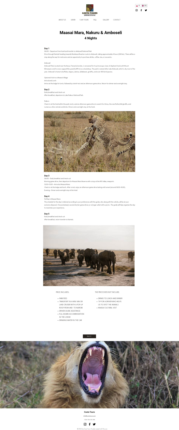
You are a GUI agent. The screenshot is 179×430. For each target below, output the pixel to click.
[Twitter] (146, 10)
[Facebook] (141, 10)
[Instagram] (136, 10)
